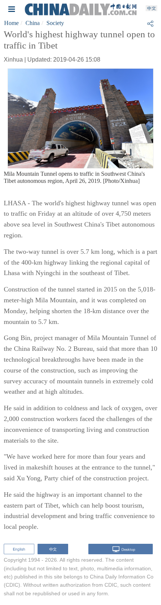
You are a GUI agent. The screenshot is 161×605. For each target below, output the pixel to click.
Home (11, 23)
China (32, 23)
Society (55, 23)
